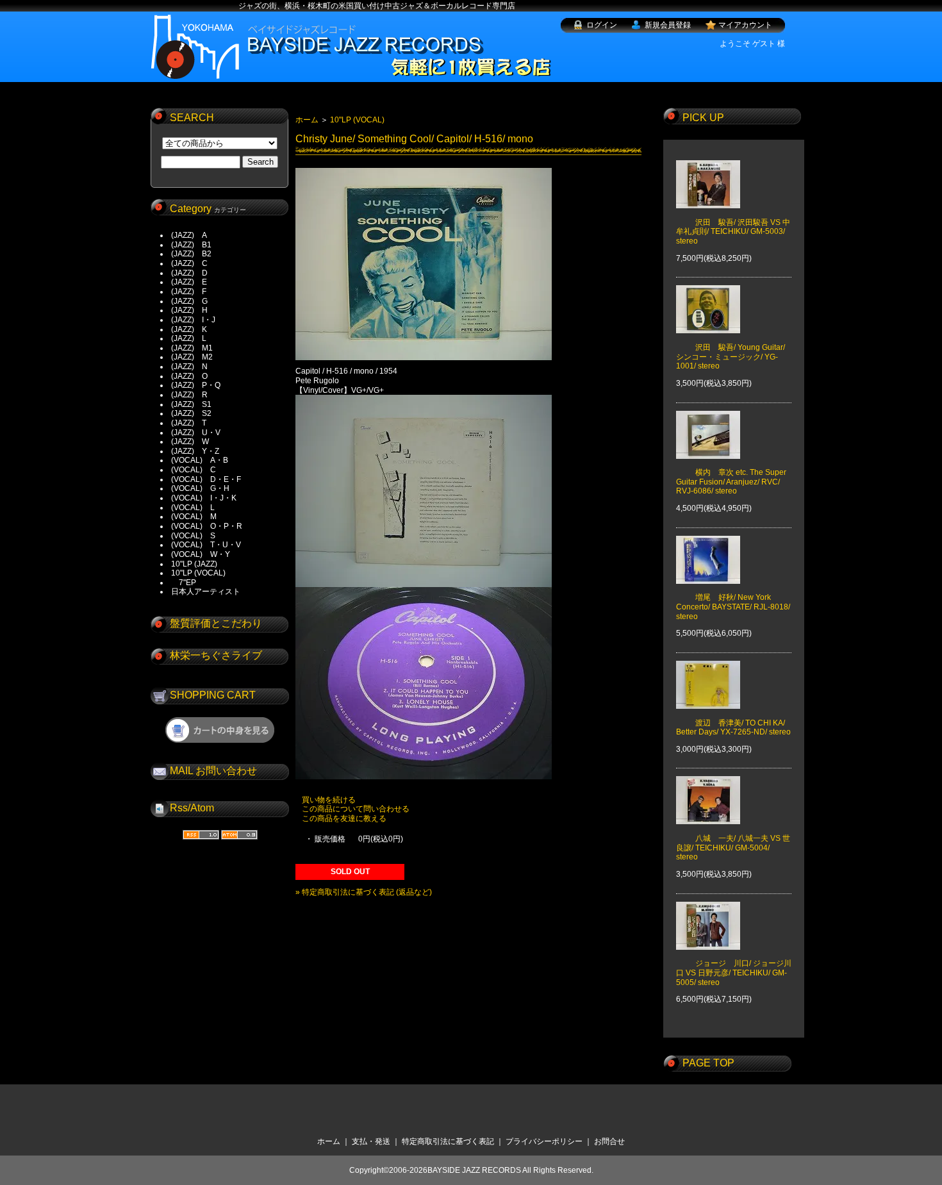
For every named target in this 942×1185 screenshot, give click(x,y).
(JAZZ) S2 (191, 413)
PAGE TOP (708, 1062)
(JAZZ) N (189, 366)
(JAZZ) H (189, 310)
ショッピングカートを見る (219, 730)
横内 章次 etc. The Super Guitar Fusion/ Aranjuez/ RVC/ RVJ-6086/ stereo (731, 481)
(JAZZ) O (189, 376)
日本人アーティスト (205, 591)
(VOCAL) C (193, 469)
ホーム (306, 119)
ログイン (601, 25)
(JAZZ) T (188, 422)
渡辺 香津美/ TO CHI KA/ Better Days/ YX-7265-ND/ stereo (733, 727)
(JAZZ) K (189, 329)
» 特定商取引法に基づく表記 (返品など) (363, 892)
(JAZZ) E (189, 282)
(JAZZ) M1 (192, 348)
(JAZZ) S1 (191, 404)
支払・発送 (371, 1141)
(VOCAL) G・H (200, 488)
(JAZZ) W (190, 441)
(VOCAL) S (193, 535)
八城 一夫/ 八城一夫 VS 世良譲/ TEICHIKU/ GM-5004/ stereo (733, 847)
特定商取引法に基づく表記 (448, 1141)
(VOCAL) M (194, 516)
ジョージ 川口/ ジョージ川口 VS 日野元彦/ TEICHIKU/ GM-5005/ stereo (733, 972)
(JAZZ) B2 (191, 253)
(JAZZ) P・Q (195, 385)
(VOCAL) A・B (199, 460)
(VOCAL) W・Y (200, 554)
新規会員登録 (668, 25)
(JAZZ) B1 (191, 244)
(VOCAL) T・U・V (206, 544)
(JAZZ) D (189, 273)
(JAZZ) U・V (195, 432)
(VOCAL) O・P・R (206, 526)
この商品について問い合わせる (355, 808)
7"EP (183, 582)
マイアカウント (745, 25)
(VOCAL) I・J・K (203, 497)
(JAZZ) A (189, 235)
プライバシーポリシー (544, 1141)
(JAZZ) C (189, 263)
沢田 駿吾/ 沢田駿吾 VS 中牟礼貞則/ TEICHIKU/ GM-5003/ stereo (733, 231)
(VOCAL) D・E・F (206, 479)
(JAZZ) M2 (192, 356)
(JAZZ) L (188, 338)
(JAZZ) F (188, 291)
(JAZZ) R (189, 394)
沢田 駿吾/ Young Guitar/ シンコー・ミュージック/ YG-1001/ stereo (730, 356)
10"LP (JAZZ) (194, 563)
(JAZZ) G (189, 301)
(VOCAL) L (193, 507)
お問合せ (609, 1141)
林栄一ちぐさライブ (216, 655)
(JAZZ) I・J (197, 319)
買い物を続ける (329, 799)
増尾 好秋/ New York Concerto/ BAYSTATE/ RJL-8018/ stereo (733, 606)
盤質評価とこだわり (216, 623)
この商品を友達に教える (344, 818)
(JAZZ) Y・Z (195, 451)
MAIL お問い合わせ (213, 770)
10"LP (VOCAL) (198, 572)
